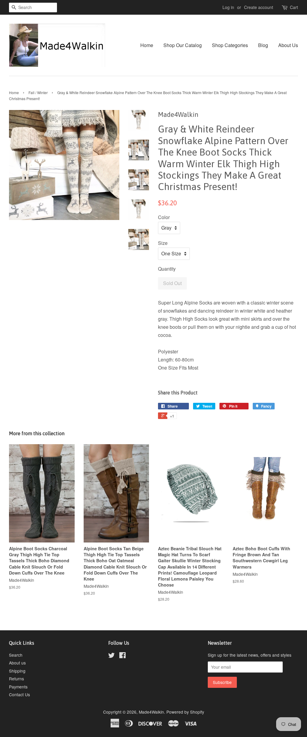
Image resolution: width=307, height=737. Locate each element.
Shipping (17, 671)
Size (163, 242)
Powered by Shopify (185, 712)
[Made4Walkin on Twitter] (111, 656)
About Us (288, 45)
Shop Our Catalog (182, 45)
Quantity (167, 268)
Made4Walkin (151, 712)
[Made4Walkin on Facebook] (122, 656)
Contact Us (19, 694)
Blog (263, 45)
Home (146, 45)
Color (164, 217)
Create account (258, 7)
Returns (16, 679)
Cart (294, 7)
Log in (228, 7)
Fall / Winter (38, 92)
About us (17, 663)
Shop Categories (230, 45)
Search (15, 655)
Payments (18, 687)
